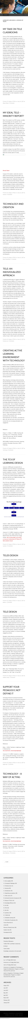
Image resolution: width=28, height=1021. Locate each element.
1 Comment (13, 259)
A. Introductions (7, 890)
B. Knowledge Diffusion (9, 903)
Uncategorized (7, 932)
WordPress (19, 1013)
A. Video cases (7, 895)
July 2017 (6, 987)
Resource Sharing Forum (9, 927)
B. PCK (5, 907)
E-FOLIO (5, 946)
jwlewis (4, 602)
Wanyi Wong (5, 103)
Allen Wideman (6, 853)
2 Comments (12, 677)
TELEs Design (10, 555)
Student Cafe (6, 929)
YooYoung (5, 450)
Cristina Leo (5, 341)
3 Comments (12, 853)
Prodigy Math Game (11, 960)
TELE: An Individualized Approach (12, 272)
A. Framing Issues (8, 885)
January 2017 (6, 1002)
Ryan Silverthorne (7, 259)
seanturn (5, 545)
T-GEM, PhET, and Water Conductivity (12, 943)
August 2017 (6, 985)
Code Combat (6, 948)
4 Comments (11, 341)
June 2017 (6, 990)
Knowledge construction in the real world (12, 951)
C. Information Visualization (10, 920)
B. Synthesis (6, 912)
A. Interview (6, 888)
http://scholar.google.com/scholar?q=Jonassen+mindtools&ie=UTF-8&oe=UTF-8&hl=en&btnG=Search (12, 539)
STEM (14, 5)
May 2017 (6, 992)
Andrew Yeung (6, 677)
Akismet (8, 1018)
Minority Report (6, 170)
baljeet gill (5, 764)
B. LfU (5, 905)
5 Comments (11, 103)
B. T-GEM (6, 915)
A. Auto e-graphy (7, 880)
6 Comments (9, 194)
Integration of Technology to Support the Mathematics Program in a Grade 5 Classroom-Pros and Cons (14, 969)
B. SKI (5, 910)
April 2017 (6, 995)
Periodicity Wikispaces (8, 941)
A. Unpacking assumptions (9, 893)
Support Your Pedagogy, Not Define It (12, 690)
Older (6, 861)
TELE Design (10, 611)
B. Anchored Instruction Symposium (11, 898)
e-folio (5, 925)
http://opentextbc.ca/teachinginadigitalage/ (12, 841)
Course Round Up (7, 922)
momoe (4, 194)
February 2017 (7, 1000)
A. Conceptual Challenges (9, 883)
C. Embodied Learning (8, 917)
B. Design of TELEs (11, 101)
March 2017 (6, 997)
